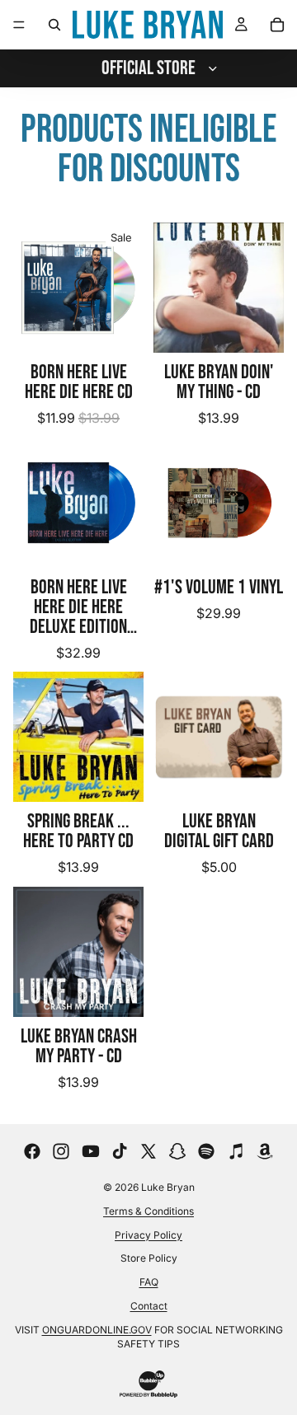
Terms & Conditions (148, 1211)
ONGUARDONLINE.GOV (97, 1330)
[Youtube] (91, 1151)
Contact (148, 1306)
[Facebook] (32, 1151)
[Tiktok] (120, 1151)
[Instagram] (61, 1151)
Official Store (148, 68)
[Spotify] (206, 1151)
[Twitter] (148, 1151)
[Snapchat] (177, 1151)
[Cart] (277, 25)
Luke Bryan (168, 1187)
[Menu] (19, 25)
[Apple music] (236, 1151)
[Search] (54, 25)
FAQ (148, 1282)
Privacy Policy (148, 1235)
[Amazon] (265, 1151)
